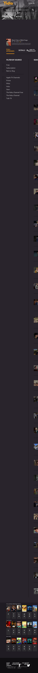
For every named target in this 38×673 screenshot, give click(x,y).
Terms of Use (11, 668)
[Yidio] (8, 3)
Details (22, 50)
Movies (19, 16)
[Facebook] (19, 665)
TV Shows (7, 16)
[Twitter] (28, 665)
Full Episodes (10, 50)
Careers (8, 665)
